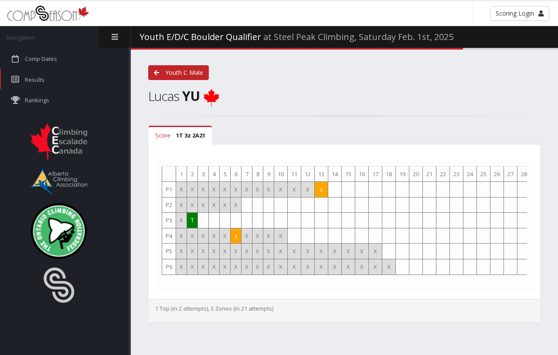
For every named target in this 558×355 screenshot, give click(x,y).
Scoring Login (515, 13)
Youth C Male (183, 72)
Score (180, 135)
